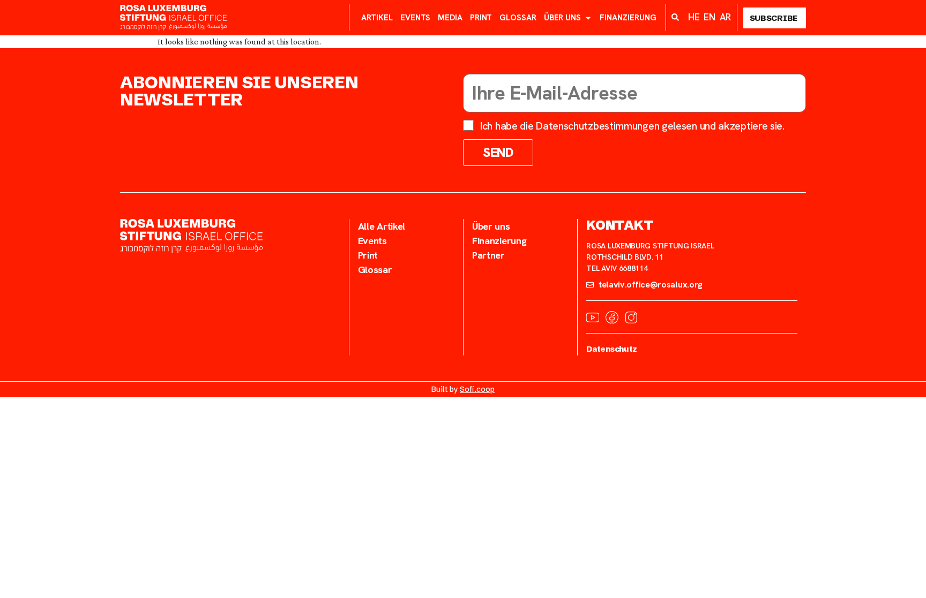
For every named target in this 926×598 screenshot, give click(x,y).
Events (415, 17)
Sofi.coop (477, 389)
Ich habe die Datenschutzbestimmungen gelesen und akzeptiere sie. (632, 126)
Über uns (562, 17)
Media (450, 17)
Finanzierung (628, 17)
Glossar (517, 17)
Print (481, 17)
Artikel (377, 17)
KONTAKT (619, 225)
